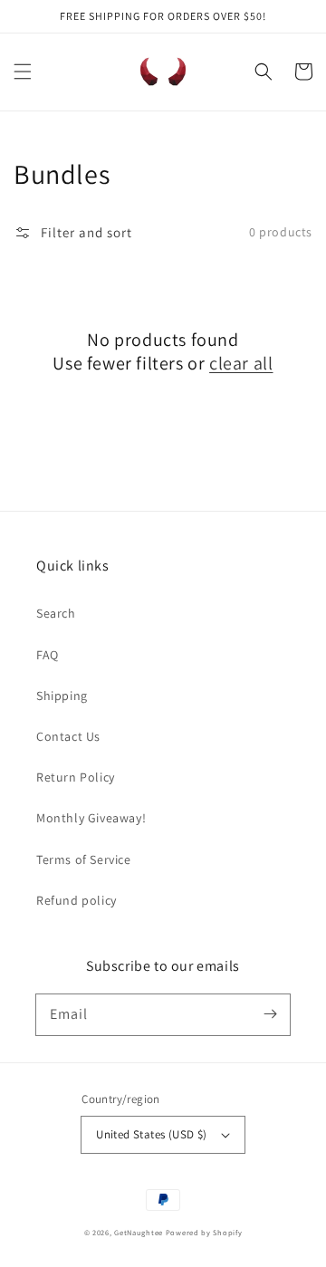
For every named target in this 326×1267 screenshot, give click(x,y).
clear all (241, 363)
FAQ (47, 655)
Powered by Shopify (204, 1232)
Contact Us (68, 736)
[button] (23, 71)
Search (56, 613)
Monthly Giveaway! (91, 818)
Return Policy (75, 777)
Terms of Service (83, 859)
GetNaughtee (138, 1232)
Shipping (62, 695)
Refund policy (76, 900)
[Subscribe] (270, 1014)
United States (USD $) (151, 1134)
